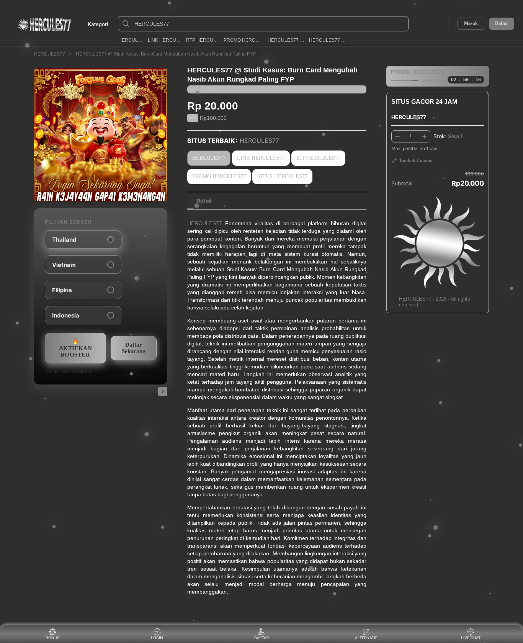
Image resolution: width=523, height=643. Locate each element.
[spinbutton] (411, 136)
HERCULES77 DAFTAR (329, 40)
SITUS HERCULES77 (282, 176)
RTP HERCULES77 (202, 40)
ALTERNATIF (366, 637)
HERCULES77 (130, 40)
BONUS (52, 637)
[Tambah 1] (424, 136)
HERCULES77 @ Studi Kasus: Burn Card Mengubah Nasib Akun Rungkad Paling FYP (166, 54)
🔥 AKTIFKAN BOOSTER (75, 348)
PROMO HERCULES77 (243, 40)
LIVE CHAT (471, 637)
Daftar (501, 23)
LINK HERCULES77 (164, 40)
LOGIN (157, 637)
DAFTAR (262, 637)
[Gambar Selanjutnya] (162, 391)
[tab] (204, 200)
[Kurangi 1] (397, 136)
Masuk (471, 23)
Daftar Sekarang (133, 348)
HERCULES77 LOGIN (286, 40)
